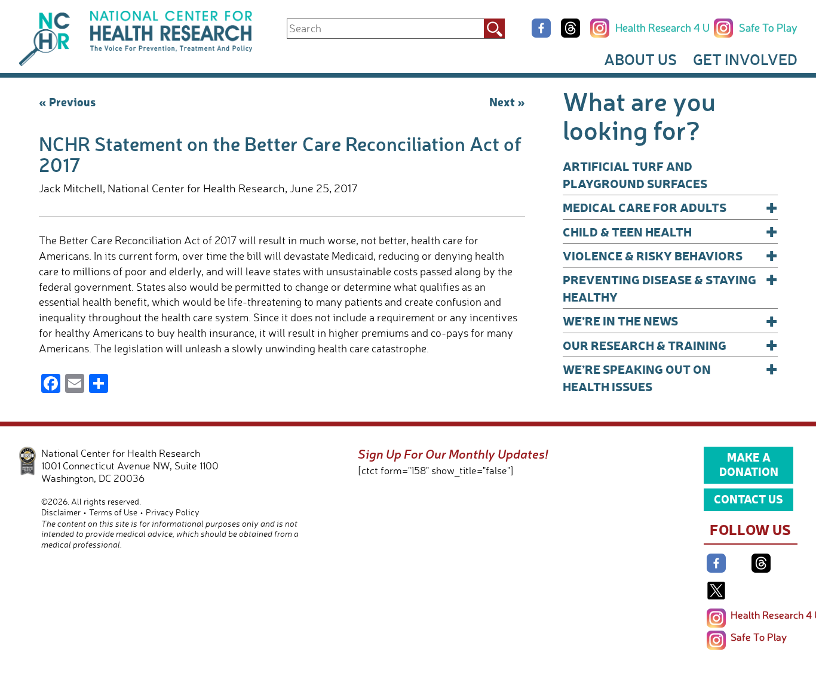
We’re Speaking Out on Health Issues (670, 377)
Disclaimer (61, 512)
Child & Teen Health (670, 231)
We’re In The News (670, 320)
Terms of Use (113, 512)
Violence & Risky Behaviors (670, 255)
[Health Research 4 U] (716, 618)
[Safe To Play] (716, 640)
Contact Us (748, 498)
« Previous (67, 101)
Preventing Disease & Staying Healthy (670, 288)
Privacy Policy (173, 512)
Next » (507, 101)
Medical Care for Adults (670, 207)
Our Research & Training (670, 345)
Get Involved (745, 59)
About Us (640, 59)
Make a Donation (748, 464)
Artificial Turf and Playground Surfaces (635, 174)
